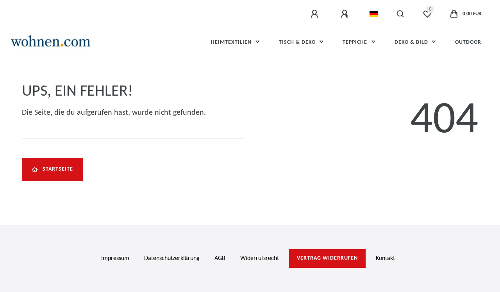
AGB (219, 258)
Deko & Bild (412, 42)
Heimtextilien (232, 42)
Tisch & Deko (298, 42)
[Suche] (400, 14)
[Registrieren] (345, 14)
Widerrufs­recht (259, 258)
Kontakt (385, 258)
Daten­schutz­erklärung (172, 258)
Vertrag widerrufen (327, 258)
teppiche (356, 42)
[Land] (373, 14)
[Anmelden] (315, 14)
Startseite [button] (58, 169)
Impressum (115, 258)
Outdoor (468, 42)
